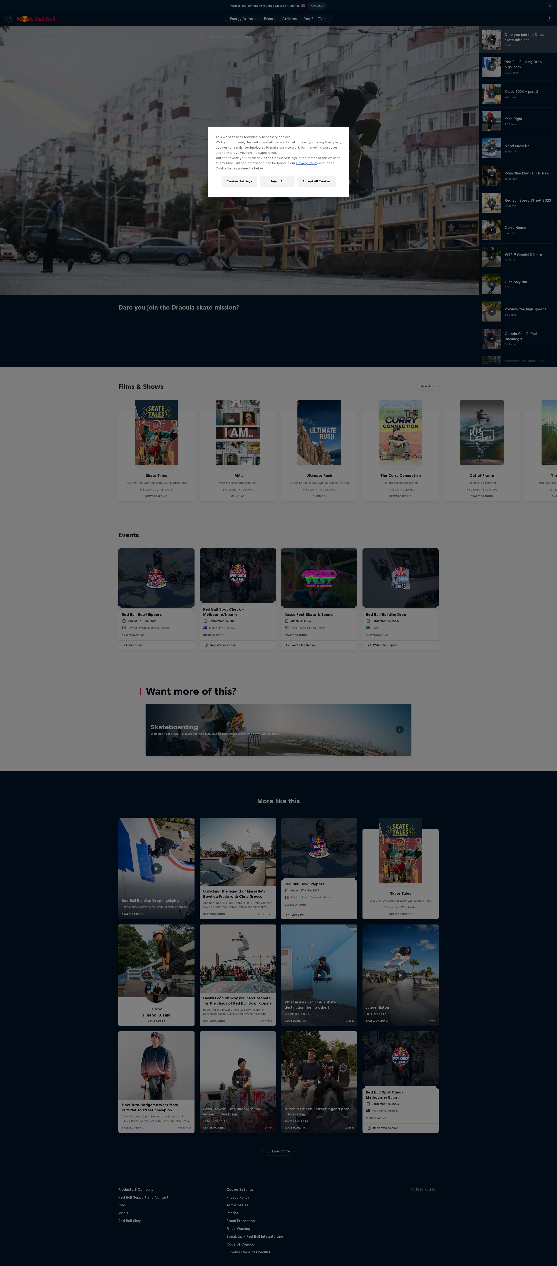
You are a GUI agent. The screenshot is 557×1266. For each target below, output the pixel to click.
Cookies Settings (239, 181)
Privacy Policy (307, 163)
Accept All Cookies (317, 181)
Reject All (277, 181)
